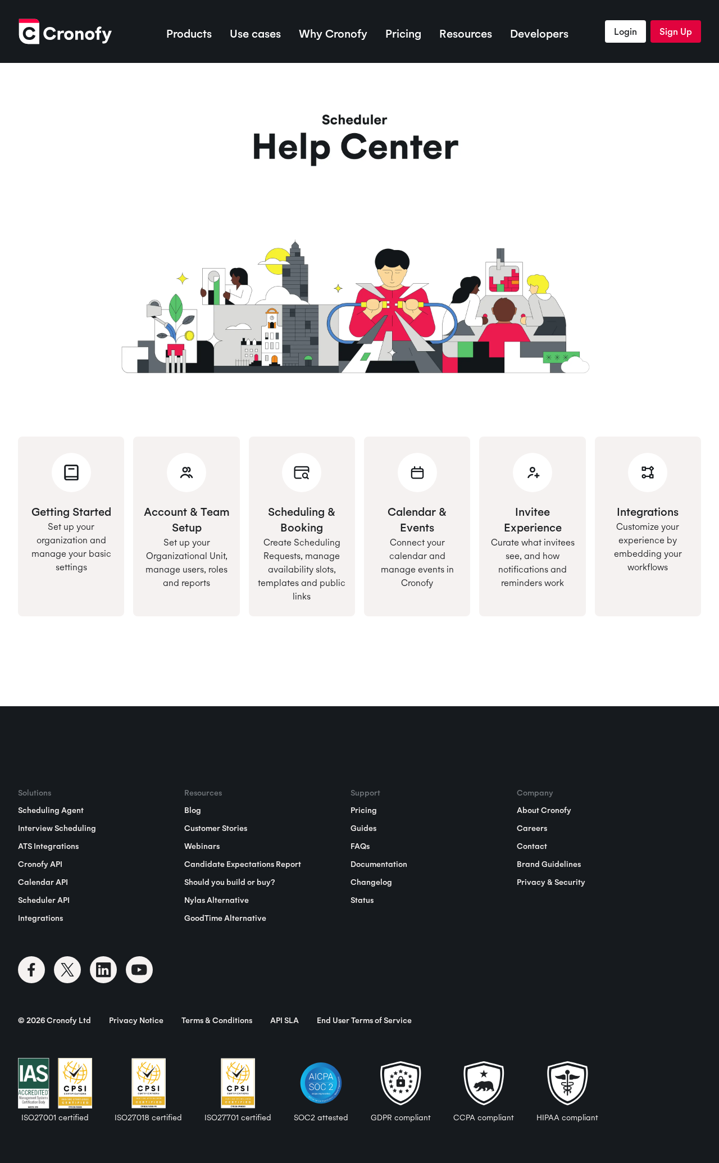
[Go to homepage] (65, 31)
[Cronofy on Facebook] (31, 969)
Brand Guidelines (549, 864)
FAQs (360, 846)
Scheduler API (44, 900)
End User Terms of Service (364, 1020)
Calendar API (43, 882)
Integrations (40, 918)
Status (362, 900)
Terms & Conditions (216, 1020)
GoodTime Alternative (225, 918)
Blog (192, 810)
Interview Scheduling (57, 828)
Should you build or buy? (229, 882)
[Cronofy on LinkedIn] (103, 969)
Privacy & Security (551, 882)
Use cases (255, 33)
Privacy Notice (136, 1020)
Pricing (403, 33)
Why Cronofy (333, 33)
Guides (363, 828)
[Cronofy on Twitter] (67, 969)
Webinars (202, 846)
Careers (532, 828)
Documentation (379, 864)
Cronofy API (40, 864)
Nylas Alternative (216, 900)
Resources (465, 33)
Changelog (371, 882)
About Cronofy (544, 810)
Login (625, 31)
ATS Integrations (48, 846)
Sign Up (675, 31)
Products (189, 33)
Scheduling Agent (51, 810)
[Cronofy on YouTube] (139, 969)
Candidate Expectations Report (242, 864)
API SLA (284, 1020)
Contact (532, 846)
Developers (539, 33)
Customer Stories (215, 828)
